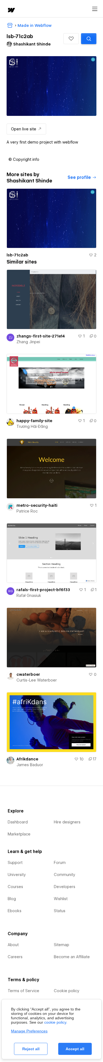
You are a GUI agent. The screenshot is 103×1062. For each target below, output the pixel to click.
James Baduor (29, 765)
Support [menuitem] (15, 862)
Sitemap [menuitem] (61, 945)
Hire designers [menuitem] (67, 822)
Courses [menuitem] (15, 886)
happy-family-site (34, 421)
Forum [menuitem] (60, 862)
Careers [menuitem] (15, 957)
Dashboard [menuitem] (18, 822)
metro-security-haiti (36, 505)
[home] (11, 10)
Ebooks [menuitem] (14, 911)
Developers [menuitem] (64, 886)
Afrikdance (27, 759)
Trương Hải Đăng (32, 426)
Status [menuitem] (59, 911)
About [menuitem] (13, 945)
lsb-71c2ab (17, 255)
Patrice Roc (27, 511)
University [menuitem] (17, 874)
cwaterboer (28, 674)
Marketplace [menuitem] (19, 834)
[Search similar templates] (88, 38)
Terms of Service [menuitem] (23, 991)
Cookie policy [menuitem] (66, 991)
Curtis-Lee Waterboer (36, 680)
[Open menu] (95, 9)
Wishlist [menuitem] (61, 899)
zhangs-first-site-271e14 (40, 336)
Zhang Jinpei (28, 342)
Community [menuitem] (64, 874)
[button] (71, 38)
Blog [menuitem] (12, 899)
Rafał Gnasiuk (28, 595)
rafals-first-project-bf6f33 (43, 590)
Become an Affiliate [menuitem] (72, 957)
